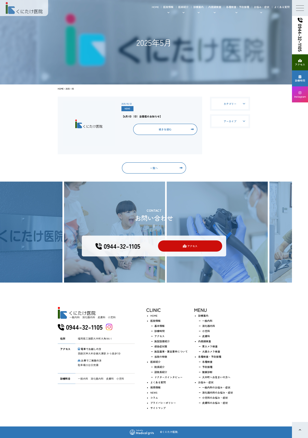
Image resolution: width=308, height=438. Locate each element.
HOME (155, 7)
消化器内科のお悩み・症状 (217, 392)
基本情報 (159, 326)
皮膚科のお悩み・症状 (215, 403)
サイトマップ (158, 408)
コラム (154, 398)
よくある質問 (282, 7)
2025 (68, 88)
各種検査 (207, 362)
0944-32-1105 (300, 37)
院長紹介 (159, 367)
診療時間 (300, 80)
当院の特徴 (160, 357)
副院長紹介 (160, 372)
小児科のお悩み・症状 (215, 398)
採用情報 (155, 387)
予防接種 (207, 367)
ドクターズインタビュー (168, 377)
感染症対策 (160, 346)
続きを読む (165, 129)
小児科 (206, 331)
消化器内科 (208, 326)
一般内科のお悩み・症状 (216, 387)
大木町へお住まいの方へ (216, 377)
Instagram (300, 96)
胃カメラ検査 (210, 346)
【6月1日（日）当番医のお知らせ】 (141, 116)
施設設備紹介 (162, 341)
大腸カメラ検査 (211, 351)
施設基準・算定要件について (171, 351)
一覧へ (154, 168)
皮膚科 (206, 336)
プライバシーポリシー (163, 403)
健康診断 (207, 372)
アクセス (300, 64)
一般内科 (207, 321)
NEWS (127, 108)
